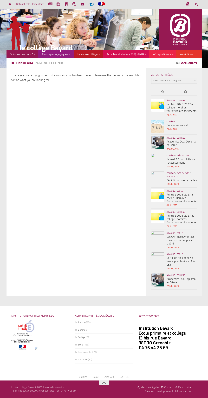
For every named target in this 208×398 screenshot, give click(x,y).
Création (149, 391)
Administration (183, 391)
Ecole (180, 191)
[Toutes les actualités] (50, 4)
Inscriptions (186, 54)
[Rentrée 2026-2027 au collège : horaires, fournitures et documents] (157, 105)
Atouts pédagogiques (55, 54)
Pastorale (172, 176)
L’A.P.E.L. (124, 376)
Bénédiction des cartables (182, 180)
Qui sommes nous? (21, 54)
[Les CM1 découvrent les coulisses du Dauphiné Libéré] (157, 237)
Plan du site (184, 387)
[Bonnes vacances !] (157, 126)
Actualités (189, 63)
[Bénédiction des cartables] (157, 178)
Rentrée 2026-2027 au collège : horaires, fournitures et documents (181, 107)
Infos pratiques (162, 54)
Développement (164, 391)
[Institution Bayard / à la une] (185, 92)
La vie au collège (87, 54)
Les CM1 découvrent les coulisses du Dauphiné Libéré (181, 240)
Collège (181, 100)
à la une (171, 100)
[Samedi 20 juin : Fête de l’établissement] (157, 160)
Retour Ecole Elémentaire (30, 4)
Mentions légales (149, 387)
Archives (109, 376)
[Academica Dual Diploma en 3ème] (157, 142)
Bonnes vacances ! (177, 125)
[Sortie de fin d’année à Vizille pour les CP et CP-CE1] (157, 258)
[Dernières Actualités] (162, 92)
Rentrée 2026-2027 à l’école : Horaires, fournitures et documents (181, 198)
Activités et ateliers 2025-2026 (125, 54)
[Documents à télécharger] (74, 4)
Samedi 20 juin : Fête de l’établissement (181, 161)
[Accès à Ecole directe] (91, 4)
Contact (168, 387)
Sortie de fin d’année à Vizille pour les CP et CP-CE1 (181, 261)
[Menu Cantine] (66, 4)
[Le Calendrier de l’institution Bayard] (58, 4)
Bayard (81, 329)
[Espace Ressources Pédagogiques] (188, 4)
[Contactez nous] (82, 4)
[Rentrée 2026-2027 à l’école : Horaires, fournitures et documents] (157, 195)
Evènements (182, 155)
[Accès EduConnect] (101, 4)
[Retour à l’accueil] (10, 4)
